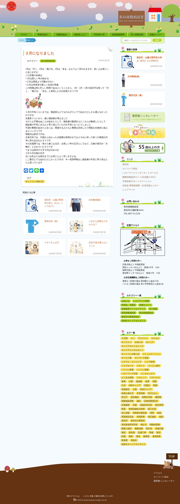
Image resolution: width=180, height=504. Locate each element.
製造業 (132, 432)
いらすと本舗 (88, 496)
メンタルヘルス (148, 374)
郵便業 (146, 436)
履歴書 (158, 397)
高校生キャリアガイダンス (133, 321)
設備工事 (142, 432)
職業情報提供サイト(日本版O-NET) (138, 177)
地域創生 (126, 389)
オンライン (127, 342)
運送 (138, 436)
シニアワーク (128, 190)
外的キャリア (146, 389)
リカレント (142, 377)
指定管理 (159, 405)
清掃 (152, 413)
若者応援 (159, 428)
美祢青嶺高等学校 (129, 425)
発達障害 (141, 417)
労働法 (147, 385)
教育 (124, 409)
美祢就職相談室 (48, 61)
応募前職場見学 (151, 401)
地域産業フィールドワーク (133, 309)
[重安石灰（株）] (124, 100)
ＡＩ (133, 338)
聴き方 (144, 425)
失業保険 (141, 393)
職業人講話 (127, 428)
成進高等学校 (146, 405)
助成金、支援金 (128, 305)
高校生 (134, 440)
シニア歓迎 (150, 362)
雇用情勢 (156, 436)
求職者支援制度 (140, 413)
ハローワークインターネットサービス (140, 173)
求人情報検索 (137, 34)
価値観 (139, 381)
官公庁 (125, 397)
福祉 (161, 417)
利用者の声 (99, 34)
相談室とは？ (80, 34)
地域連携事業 (118, 34)
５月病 (125, 338)
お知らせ (126, 301)
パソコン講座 (143, 370)
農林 (131, 436)
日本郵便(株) (134, 76)
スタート (141, 366)
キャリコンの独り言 (34, 181)
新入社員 (152, 409)
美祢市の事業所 (138, 421)
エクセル (155, 338)
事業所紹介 (43, 34)
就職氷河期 (147, 397)
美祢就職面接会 (146, 313)
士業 (135, 389)
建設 (139, 401)
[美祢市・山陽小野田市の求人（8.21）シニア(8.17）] (128, 62)
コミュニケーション (151, 354)
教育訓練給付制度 (137, 409)
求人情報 (153, 309)
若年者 (149, 428)
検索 (157, 40)
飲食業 (125, 440)
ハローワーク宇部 (129, 374)
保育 (147, 381)
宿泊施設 (135, 397)
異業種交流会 (127, 417)
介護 (131, 381)
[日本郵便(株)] (123, 81)
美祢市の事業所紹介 (130, 317)
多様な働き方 (127, 393)
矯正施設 (152, 417)
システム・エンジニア (131, 362)
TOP (172, 456)
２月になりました (39, 53)
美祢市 (125, 164)
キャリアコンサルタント (132, 350)
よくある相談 (127, 377)
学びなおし (153, 393)
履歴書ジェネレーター (164, 481)
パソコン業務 (127, 370)
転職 (124, 436)
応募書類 (126, 405)
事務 (124, 381)
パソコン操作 (154, 366)
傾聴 (155, 381)
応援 (135, 405)
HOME (24, 34)
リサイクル (155, 377)
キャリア (150, 342)
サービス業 (127, 358)
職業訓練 (139, 428)
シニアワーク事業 (141, 301)
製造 (124, 432)
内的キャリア (135, 385)
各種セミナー (156, 34)
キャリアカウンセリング (132, 346)
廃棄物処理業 (127, 401)
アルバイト (143, 338)
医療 (155, 385)
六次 (124, 385)
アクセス (158, 473)
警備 (151, 432)
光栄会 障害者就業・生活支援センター (140, 185)
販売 (158, 432)
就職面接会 (61, 34)
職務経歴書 (155, 425)
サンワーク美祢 (129, 169)
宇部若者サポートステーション (137, 181)
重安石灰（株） (136, 95)
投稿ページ (30, 40)
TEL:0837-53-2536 (132, 213)
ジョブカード (127, 366)
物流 (159, 413)
